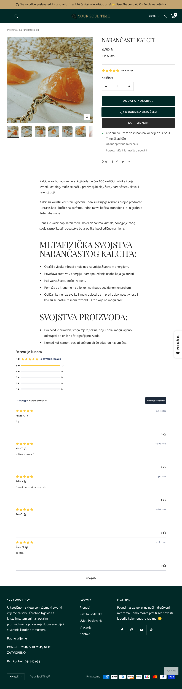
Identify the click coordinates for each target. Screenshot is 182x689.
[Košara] (173, 16)
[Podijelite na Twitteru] (122, 161)
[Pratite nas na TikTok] (151, 630)
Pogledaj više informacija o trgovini (126, 151)
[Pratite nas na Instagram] (132, 630)
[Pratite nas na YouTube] (141, 630)
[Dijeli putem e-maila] (129, 162)
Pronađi (85, 607)
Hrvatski (152, 16)
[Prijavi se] (165, 16)
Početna (12, 30)
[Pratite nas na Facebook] (122, 630)
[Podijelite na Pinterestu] (117, 161)
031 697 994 (32, 661)
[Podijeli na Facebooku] (112, 161)
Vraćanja (85, 627)
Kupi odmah (138, 123)
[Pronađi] (16, 16)
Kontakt (85, 634)
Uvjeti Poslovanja (91, 620)
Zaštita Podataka (91, 614)
